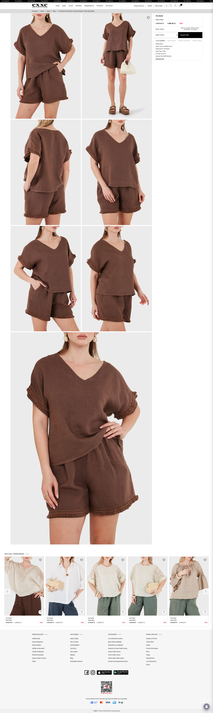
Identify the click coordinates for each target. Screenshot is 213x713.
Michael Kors (150, 658)
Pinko (148, 665)
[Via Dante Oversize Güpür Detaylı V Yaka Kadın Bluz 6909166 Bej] (24, 586)
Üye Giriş (73, 648)
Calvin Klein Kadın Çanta (116, 658)
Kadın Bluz (9, 620)
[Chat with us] (206, 706)
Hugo (148, 655)
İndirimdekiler (74, 645)
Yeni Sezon (109, 6)
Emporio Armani (151, 638)
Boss (147, 652)
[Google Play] (120, 673)
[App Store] (104, 673)
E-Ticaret (100, 711)
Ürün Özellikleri (160, 41)
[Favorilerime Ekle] (40, 560)
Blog (71, 658)
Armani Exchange (152, 648)
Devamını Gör (160, 59)
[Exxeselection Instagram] (93, 673)
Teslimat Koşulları (38, 655)
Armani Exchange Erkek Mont (118, 661)
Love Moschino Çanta (115, 638)
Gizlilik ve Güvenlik (38, 648)
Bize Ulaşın (159, 6)
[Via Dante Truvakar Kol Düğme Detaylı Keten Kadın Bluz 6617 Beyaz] (65, 586)
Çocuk (71, 6)
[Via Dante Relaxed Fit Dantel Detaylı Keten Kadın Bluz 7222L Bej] (147, 586)
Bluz (54, 11)
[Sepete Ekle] (40, 612)
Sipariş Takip (74, 638)
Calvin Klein (150, 642)
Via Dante (159, 16)
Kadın (64, 6)
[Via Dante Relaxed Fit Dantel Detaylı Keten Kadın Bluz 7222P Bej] (106, 586)
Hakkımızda (36, 638)
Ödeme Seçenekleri (184, 41)
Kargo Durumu (139, 6)
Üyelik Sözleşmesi (38, 652)
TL (167, 6)
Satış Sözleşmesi (37, 642)
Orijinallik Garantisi (76, 661)
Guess (148, 645)
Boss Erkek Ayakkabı (115, 642)
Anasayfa (35, 11)
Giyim (48, 11)
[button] (7, 591)
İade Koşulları (172, 41)
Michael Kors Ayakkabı (115, 645)
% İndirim (100, 6)
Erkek (57, 6)
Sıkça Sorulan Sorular (39, 658)
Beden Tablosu (197, 41)
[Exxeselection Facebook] (87, 673)
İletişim (72, 655)
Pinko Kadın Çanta (114, 655)
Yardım (149, 6)
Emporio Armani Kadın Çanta (117, 648)
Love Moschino (151, 661)
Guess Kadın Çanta (114, 652)
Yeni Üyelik (73, 652)
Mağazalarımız (89, 6)
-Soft (95, 711)
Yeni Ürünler (74, 642)
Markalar (79, 6)
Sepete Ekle (184, 35)
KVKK (34, 661)
